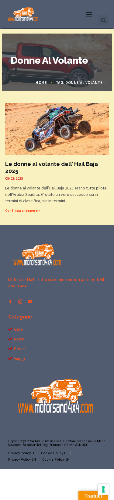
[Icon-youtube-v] (30, 302)
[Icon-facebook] (10, 302)
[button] (88, 14)
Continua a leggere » (22, 210)
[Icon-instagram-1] (20, 302)
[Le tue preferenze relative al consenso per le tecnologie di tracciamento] (103, 489)
